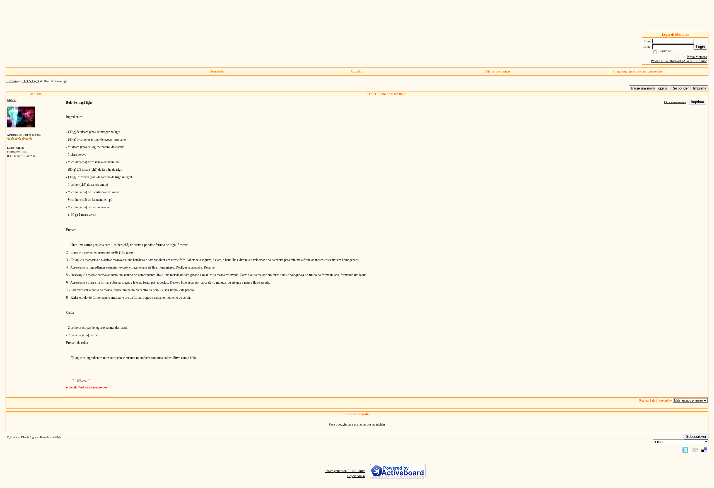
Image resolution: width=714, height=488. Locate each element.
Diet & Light (30, 81)
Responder (680, 88)
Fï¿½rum (12, 81)
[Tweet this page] (685, 449)
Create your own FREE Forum (345, 471)
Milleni (11, 100)
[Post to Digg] (695, 449)
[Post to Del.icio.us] (704, 449)
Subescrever (696, 436)
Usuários (357, 71)
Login (700, 47)
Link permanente (675, 102)
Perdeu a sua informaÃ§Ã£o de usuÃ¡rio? (679, 61)
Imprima (699, 88)
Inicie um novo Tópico (649, 88)
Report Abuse (356, 476)
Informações (216, 71)
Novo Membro (697, 57)
